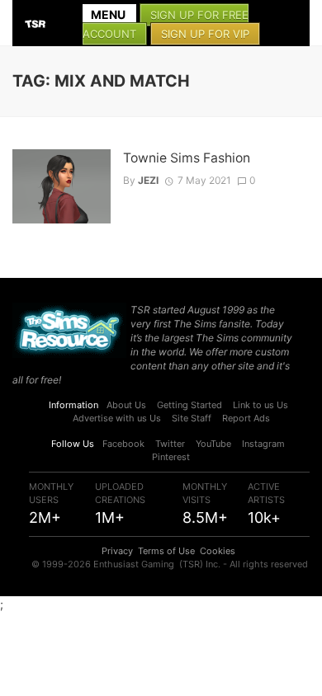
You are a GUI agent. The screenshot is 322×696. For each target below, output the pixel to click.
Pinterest (171, 457)
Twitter (170, 443)
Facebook (123, 443)
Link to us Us (260, 405)
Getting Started (189, 405)
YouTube (213, 443)
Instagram (263, 443)
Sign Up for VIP (205, 33)
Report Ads (246, 418)
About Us (126, 405)
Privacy (117, 551)
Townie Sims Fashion (186, 158)
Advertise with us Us (117, 418)
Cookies (217, 551)
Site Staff (191, 418)
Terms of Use (166, 551)
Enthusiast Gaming (133, 564)
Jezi (148, 180)
